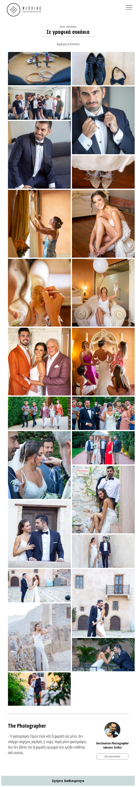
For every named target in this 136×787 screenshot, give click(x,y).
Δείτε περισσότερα (112, 756)
